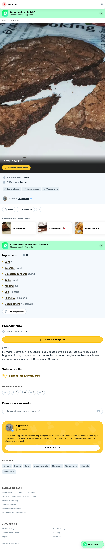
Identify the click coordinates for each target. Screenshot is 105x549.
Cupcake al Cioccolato (12, 509)
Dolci (16, 21)
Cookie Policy (59, 528)
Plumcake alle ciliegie (11, 500)
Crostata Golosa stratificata (14, 513)
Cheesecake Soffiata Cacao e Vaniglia (18, 492)
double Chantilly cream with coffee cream (20, 496)
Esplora (5, 537)
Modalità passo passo (18, 167)
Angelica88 (23, 198)
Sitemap (56, 532)
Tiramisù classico (9, 504)
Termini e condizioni (10, 532)
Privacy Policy (8, 528)
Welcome (57, 537)
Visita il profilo (52, 447)
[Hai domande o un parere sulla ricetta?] (50, 411)
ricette (6, 21)
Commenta (27, 209)
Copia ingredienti (16, 311)
